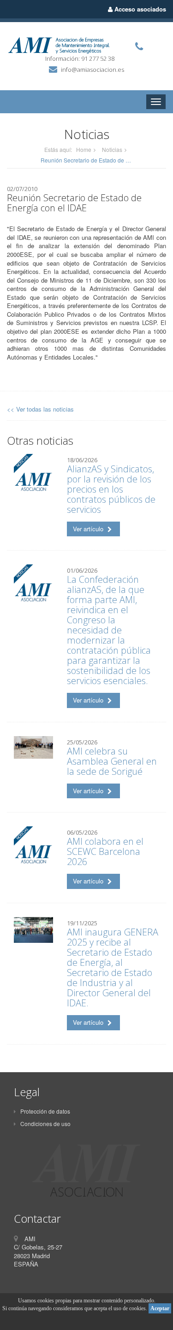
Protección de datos (45, 1111)
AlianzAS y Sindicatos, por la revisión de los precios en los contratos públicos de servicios (111, 489)
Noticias (112, 149)
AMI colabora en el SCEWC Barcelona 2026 (105, 851)
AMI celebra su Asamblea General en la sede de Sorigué (112, 761)
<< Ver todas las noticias (40, 409)
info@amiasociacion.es (92, 69)
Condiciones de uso (45, 1123)
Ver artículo (89, 528)
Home (83, 149)
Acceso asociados (139, 9)
